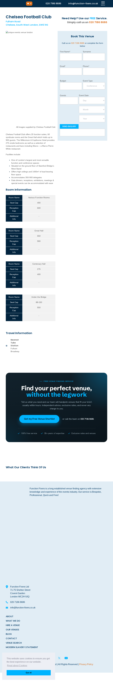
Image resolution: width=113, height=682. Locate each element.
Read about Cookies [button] (17, 665)
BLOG (9, 634)
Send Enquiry (69, 126)
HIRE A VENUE (13, 625)
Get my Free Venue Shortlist (39, 418)
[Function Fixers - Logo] (10, 3)
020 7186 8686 (98, 22)
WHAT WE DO (13, 620)
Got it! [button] (29, 673)
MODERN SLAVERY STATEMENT (22, 647)
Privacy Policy (86, 664)
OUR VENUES (12, 629)
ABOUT (9, 616)
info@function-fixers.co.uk (22, 607)
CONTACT (11, 638)
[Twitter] (59, 658)
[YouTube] (66, 658)
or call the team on (78, 419)
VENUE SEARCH (14, 642)
